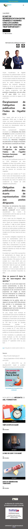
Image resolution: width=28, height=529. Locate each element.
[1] (9, 139)
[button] (23, 5)
